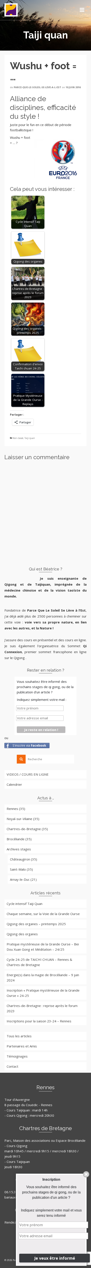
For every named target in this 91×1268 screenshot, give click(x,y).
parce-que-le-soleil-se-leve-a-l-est (37, 87)
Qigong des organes (22, 934)
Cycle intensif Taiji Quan (24, 903)
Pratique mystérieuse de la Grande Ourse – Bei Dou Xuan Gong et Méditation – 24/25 (43, 947)
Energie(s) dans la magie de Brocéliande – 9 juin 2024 (43, 977)
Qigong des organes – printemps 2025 (36, 924)
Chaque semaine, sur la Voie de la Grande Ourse (43, 914)
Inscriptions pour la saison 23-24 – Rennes (39, 1021)
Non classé (18, 438)
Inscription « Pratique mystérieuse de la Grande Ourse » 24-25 (43, 993)
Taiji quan (30, 438)
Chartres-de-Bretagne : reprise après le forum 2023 (42, 1008)
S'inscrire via (29, 745)
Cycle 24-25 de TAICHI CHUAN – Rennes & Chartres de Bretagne (39, 962)
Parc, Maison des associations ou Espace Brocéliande (44, 1140)
